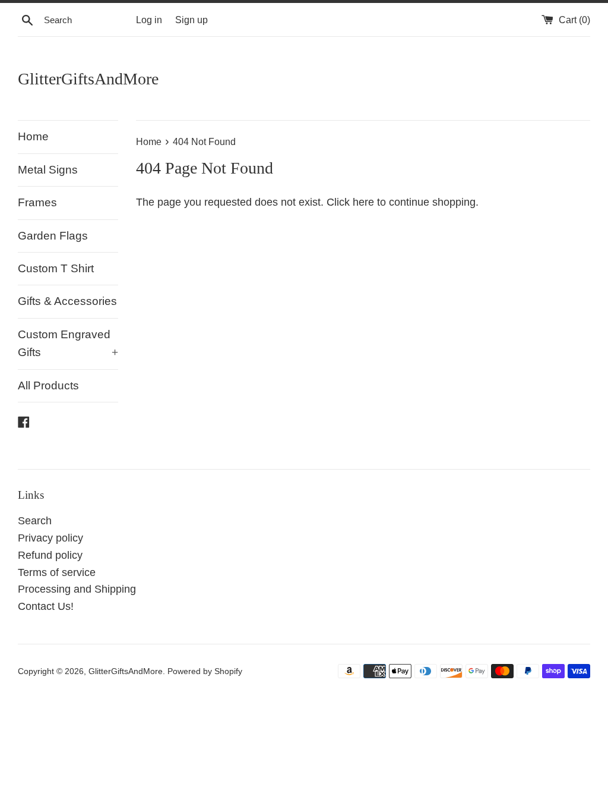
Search (35, 521)
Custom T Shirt (56, 268)
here (363, 202)
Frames (37, 202)
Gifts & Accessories (67, 301)
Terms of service (57, 572)
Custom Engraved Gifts (68, 343)
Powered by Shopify (204, 671)
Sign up (191, 19)
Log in (149, 19)
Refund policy (50, 555)
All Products (48, 385)
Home (33, 136)
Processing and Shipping (77, 589)
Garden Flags (53, 235)
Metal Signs (48, 169)
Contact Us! (46, 606)
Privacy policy (50, 538)
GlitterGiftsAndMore (88, 79)
